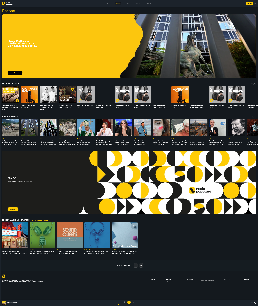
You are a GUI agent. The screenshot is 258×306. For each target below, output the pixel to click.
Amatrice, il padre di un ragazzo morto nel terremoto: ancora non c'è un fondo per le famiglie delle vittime (67, 142)
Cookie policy (15, 285)
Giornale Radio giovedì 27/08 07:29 (178, 106)
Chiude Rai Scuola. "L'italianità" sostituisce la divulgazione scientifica (29, 142)
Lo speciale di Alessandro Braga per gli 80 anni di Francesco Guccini (236, 142)
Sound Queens (60, 250)
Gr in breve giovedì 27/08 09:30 (123, 106)
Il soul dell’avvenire (7, 250)
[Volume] (252, 303)
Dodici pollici (87, 250)
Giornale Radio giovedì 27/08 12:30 (28, 106)
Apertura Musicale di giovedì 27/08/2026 (196, 106)
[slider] (118, 304)
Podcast (118, 3)
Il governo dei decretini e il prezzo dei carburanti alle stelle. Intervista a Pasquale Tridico (48, 142)
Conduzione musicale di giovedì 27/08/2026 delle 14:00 (10, 107)
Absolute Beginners (117, 250)
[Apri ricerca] (255, 3)
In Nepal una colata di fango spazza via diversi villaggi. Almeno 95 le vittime (9, 142)
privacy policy (6, 285)
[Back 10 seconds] (124, 302)
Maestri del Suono (34, 250)
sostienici (249, 3)
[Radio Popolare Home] (7, 3)
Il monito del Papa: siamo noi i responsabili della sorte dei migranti (85, 142)
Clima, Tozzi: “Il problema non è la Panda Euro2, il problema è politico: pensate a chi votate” (142, 142)
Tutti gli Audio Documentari (40, 220)
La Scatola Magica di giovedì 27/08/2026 (65, 106)
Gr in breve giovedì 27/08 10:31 (85, 106)
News (128, 3)
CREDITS (24, 285)
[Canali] (255, 303)
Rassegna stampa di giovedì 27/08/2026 (159, 106)
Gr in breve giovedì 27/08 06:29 (236, 106)
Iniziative (138, 3)
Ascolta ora (13, 209)
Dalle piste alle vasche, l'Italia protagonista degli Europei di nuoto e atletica (217, 142)
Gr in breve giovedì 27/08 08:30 (142, 106)
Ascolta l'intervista (15, 73)
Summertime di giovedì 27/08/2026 (103, 106)
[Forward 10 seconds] (133, 302)
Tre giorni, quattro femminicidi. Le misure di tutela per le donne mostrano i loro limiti (160, 142)
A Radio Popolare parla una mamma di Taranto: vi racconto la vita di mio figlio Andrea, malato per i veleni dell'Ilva (198, 142)
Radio (108, 3)
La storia (149, 3)
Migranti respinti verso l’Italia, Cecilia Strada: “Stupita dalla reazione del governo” (123, 142)
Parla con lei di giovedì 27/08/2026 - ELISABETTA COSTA (48, 107)
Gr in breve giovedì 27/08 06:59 (217, 106)
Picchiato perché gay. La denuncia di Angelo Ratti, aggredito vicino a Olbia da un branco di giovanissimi (179, 142)
